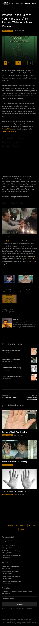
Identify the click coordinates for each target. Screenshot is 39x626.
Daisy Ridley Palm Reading (23, 287)
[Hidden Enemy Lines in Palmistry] (34, 377)
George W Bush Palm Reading (11, 351)
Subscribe (19, 604)
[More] (30, 63)
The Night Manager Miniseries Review (31, 399)
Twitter (22, 529)
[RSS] (29, 525)
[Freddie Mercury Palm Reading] (34, 368)
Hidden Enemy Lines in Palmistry (12, 376)
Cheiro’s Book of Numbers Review (7, 307)
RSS (33, 525)
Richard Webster (7, 129)
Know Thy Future (7, 30)
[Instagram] (16, 525)
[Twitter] (16, 529)
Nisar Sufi (5, 241)
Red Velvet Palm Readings (9, 398)
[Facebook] (4, 525)
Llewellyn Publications (9, 131)
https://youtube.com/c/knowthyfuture (23, 322)
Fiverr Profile (31, 259)
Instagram (22, 525)
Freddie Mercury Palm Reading (11, 368)
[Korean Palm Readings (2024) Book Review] (9, 279)
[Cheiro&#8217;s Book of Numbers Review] (9, 299)
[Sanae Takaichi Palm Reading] (34, 360)
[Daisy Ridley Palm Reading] (25, 279)
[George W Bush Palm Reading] (34, 351)
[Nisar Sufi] (7, 323)
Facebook (10, 525)
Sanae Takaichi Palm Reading (11, 359)
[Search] (35, 337)
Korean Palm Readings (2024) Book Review (9, 287)
